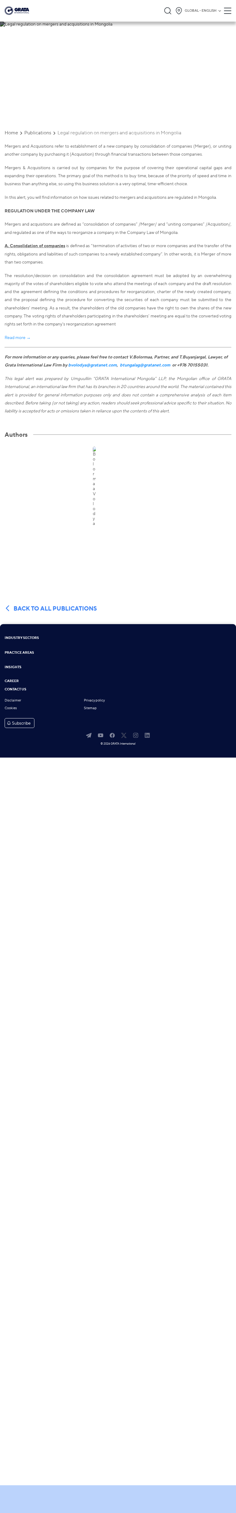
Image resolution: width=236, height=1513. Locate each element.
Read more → (18, 337)
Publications (37, 133)
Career (12, 681)
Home (11, 133)
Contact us (15, 689)
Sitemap (90, 708)
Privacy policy (94, 700)
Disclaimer (13, 700)
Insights (13, 667)
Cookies (11, 708)
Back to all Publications (55, 608)
